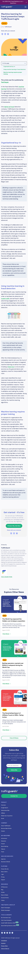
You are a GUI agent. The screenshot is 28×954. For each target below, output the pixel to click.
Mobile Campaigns (5, 910)
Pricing (2, 877)
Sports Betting (4, 846)
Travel (2, 851)
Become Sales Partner (6, 828)
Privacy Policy (4, 946)
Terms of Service (5, 948)
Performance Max (5, 810)
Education (3, 841)
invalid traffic (5, 299)
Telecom (3, 849)
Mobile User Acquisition (6, 815)
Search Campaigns (5, 907)
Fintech (3, 843)
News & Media (4, 895)
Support (3, 879)
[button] (25, 7)
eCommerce (4, 838)
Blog (2, 889)
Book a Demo (4, 871)
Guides (3, 892)
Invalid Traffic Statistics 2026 (8, 923)
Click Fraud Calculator (6, 920)
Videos (2, 900)
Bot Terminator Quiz (6, 917)
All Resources (4, 887)
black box (11, 367)
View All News (14, 738)
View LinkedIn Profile (6, 577)
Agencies (3, 859)
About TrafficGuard (5, 825)
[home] (8, 7)
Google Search (4, 807)
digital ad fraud (9, 107)
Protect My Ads (5, 869)
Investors (3, 943)
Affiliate (3, 813)
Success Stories (5, 897)
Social (2, 818)
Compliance (4, 940)
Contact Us (14, 796)
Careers (3, 831)
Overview (3, 805)
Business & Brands (5, 861)
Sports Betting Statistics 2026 (8, 925)
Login (2, 874)
